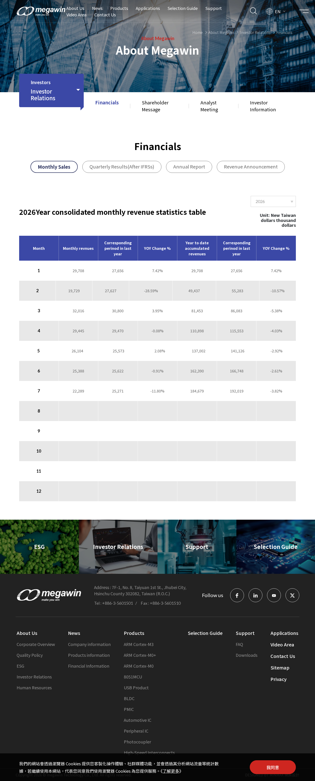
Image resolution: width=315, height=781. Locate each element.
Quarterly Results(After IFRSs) (121, 166)
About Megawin (221, 32)
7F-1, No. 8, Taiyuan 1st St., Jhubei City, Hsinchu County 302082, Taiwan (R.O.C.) (140, 590)
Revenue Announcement (251, 166)
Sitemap (279, 667)
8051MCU (133, 677)
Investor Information (263, 106)
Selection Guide (183, 8)
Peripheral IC (136, 731)
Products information (89, 655)
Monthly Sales (54, 166)
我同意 (273, 767)
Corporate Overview (36, 644)
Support (213, 8)
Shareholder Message (155, 106)
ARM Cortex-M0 (139, 666)
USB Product (136, 687)
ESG (20, 666)
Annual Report (189, 166)
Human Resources (34, 687)
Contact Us (105, 15)
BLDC (129, 698)
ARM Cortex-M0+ (140, 655)
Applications (148, 8)
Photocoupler (137, 742)
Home (197, 32)
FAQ (239, 644)
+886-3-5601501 (117, 603)
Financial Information (88, 666)
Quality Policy (30, 655)
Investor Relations (255, 32)
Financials (107, 102)
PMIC (129, 709)
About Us (75, 8)
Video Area (76, 15)
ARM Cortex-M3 (139, 644)
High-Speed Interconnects (149, 752)
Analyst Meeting (209, 106)
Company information (89, 644)
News (97, 8)
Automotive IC (137, 720)
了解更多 (171, 771)
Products (119, 8)
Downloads (246, 655)
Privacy (278, 679)
